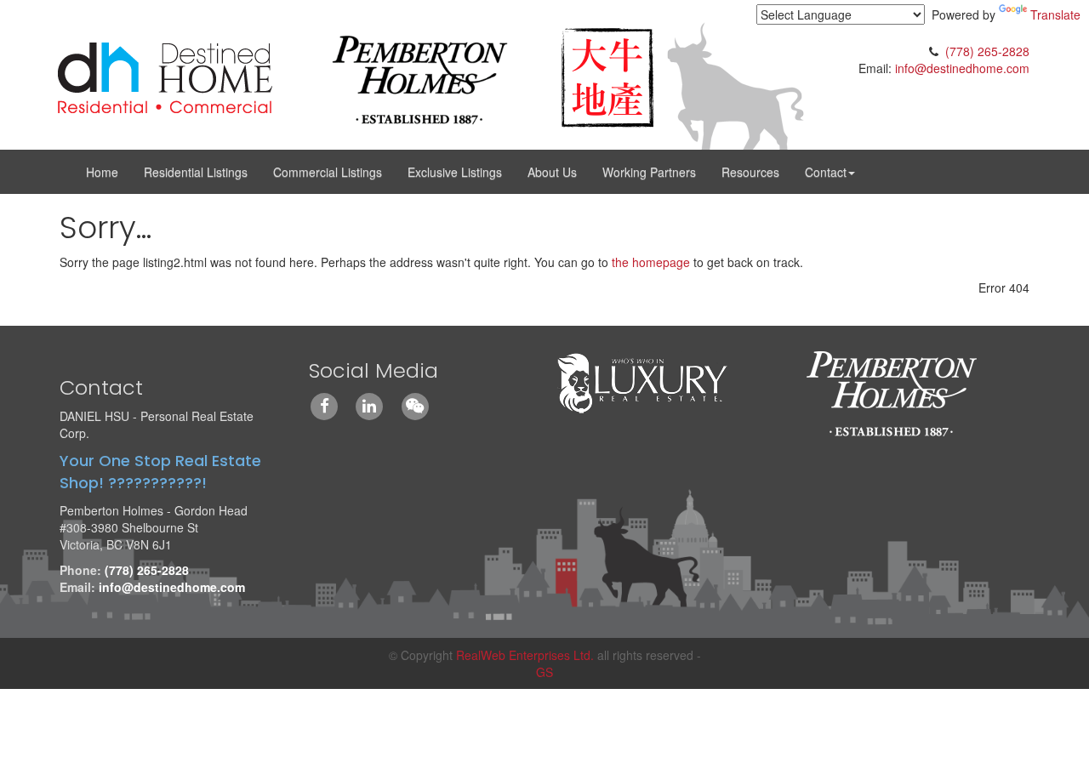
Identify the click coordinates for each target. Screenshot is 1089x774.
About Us (552, 171)
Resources (750, 171)
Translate (1055, 14)
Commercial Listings (327, 171)
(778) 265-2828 (987, 51)
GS (544, 671)
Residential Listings (196, 171)
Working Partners (649, 171)
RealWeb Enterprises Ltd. (525, 654)
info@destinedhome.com (962, 68)
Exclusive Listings (455, 171)
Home (102, 171)
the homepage (651, 261)
